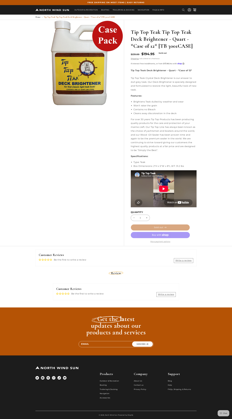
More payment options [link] (160, 241)
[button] (183, 10)
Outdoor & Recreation (109, 381)
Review (116, 273)
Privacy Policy (140, 389)
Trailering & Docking (109, 389)
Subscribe (141, 344)
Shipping (135, 59)
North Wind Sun (111, 415)
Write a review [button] (183, 260)
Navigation (104, 393)
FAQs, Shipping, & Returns (179, 389)
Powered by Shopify (125, 415)
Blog (170, 381)
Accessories (105, 398)
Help (170, 385)
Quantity (137, 212)
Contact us (139, 385)
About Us (138, 381)
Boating (103, 385)
